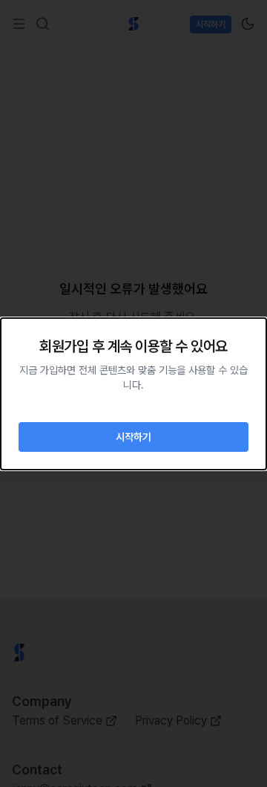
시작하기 (133, 437)
